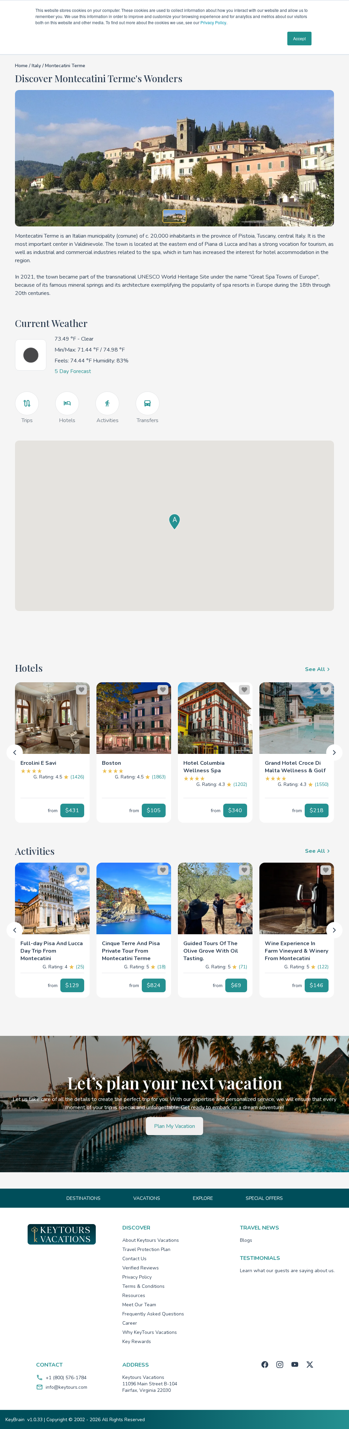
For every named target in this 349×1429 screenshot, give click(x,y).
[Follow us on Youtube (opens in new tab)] (294, 1364)
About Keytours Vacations (150, 1240)
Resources (133, 1295)
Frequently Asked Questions (153, 1314)
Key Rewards (136, 1341)
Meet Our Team (139, 1304)
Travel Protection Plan (146, 1249)
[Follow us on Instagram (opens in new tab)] (279, 1364)
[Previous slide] (14, 752)
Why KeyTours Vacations (149, 1332)
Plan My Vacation (174, 1126)
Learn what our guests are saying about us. (287, 1270)
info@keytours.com (66, 1387)
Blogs (246, 1240)
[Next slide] (334, 752)
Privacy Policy (213, 22)
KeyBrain (15, 1419)
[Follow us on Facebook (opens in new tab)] (264, 1364)
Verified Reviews (140, 1268)
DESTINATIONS (83, 1198)
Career (129, 1323)
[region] (52, 718)
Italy (37, 65)
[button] (52, 760)
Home (21, 65)
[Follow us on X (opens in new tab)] (309, 1364)
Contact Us (134, 1258)
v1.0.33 (35, 1419)
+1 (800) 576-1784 (66, 1377)
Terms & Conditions (143, 1286)
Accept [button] (299, 38)
